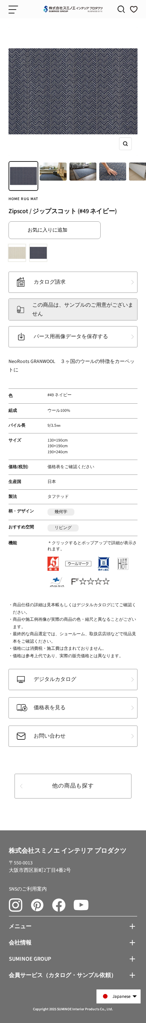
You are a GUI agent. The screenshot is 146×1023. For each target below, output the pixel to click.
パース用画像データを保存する (71, 336)
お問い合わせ (50, 736)
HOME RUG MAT (23, 198)
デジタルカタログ (55, 679)
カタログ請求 (50, 282)
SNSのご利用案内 (28, 889)
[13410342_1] (18, 254)
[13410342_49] (40, 254)
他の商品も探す (73, 786)
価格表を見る (50, 707)
